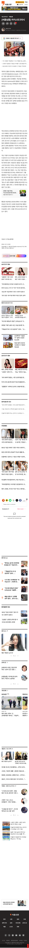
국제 (24, 919)
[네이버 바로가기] (20, 935)
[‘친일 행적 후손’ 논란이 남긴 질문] (24, 668)
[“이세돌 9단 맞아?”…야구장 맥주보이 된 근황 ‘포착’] (24, 810)
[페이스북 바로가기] (5, 935)
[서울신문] (7, 3)
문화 (11, 923)
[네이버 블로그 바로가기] (23, 935)
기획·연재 (4, 690)
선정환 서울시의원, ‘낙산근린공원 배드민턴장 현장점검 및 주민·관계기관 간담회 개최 (9, 193)
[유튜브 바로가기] (12, 935)
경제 (18, 919)
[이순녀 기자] (3, 30)
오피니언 (4, 662)
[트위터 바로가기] (9, 935)
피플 (4, 927)
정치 (4, 919)
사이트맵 (20, 940)
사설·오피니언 (5, 16)
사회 (11, 919)
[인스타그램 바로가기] (16, 935)
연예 (18, 927)
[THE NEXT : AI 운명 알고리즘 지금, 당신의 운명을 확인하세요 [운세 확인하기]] (15, 256)
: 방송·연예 (6, 749)
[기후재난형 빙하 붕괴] (24, 677)
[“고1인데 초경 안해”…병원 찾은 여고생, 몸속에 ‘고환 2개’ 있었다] (24, 792)
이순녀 (7, 28)
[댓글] (15, 23)
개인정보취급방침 (14, 940)
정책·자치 (4, 923)
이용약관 (8, 940)
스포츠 (11, 927)
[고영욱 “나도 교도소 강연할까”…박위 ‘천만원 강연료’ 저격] (24, 801)
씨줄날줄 (11, 16)
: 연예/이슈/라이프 (8, 786)
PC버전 (25, 940)
